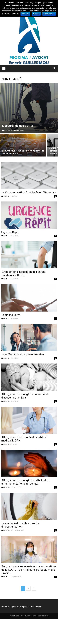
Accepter (25, 14)
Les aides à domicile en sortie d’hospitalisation (20, 525)
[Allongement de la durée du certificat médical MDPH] (29, 420)
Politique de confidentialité (29, 606)
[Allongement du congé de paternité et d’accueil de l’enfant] (29, 377)
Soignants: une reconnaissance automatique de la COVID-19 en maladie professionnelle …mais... (28, 570)
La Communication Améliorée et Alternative (28, 192)
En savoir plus (49, 14)
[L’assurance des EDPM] (29, 108)
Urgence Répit (10, 232)
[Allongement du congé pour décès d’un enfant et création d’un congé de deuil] (29, 463)
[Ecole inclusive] (29, 297)
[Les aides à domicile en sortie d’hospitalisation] (29, 506)
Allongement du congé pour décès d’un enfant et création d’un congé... (25, 482)
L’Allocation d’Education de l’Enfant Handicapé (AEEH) (23, 273)
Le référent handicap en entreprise (22, 354)
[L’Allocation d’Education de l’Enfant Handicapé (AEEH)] (29, 254)
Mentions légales (8, 606)
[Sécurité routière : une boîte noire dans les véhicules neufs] (23, 151)
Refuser (36, 14)
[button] (54, 68)
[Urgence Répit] (29, 215)
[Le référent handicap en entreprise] (29, 337)
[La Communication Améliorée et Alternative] (29, 175)
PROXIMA (6, 130)
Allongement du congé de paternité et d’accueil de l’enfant (24, 396)
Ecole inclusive (10, 315)
